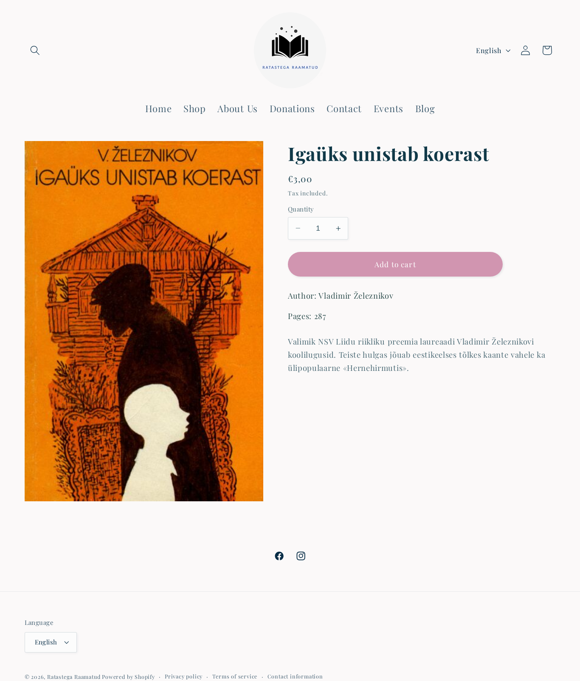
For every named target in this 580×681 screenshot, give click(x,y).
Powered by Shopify (128, 676)
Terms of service (234, 676)
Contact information (295, 676)
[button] (35, 50)
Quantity (301, 209)
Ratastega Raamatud (74, 676)
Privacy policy (184, 676)
